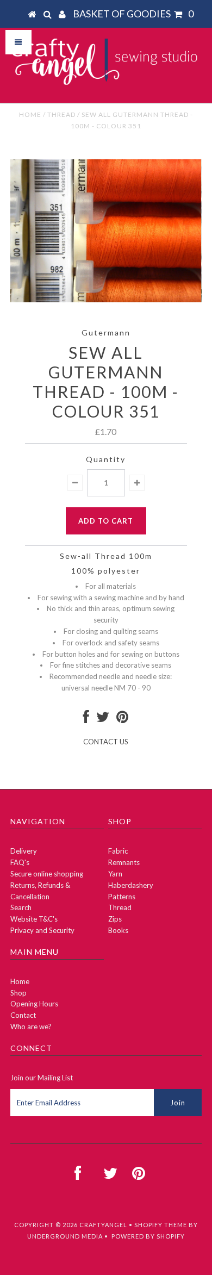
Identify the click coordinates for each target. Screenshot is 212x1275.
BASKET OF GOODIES (133, 14)
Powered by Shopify (148, 1236)
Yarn (115, 873)
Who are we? (31, 1026)
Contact (23, 1015)
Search (21, 907)
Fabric (118, 851)
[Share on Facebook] (86, 719)
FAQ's (19, 862)
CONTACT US (105, 741)
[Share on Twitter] (102, 719)
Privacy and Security (42, 930)
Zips (115, 919)
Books (118, 930)
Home (30, 114)
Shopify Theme (160, 1224)
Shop (18, 992)
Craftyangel (103, 1224)
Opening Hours (34, 1003)
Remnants (124, 862)
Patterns (121, 896)
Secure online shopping (46, 873)
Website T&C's (34, 919)
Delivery (23, 851)
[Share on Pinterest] (122, 719)
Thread (61, 114)
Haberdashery (130, 885)
